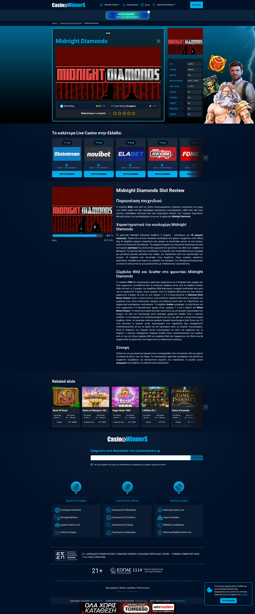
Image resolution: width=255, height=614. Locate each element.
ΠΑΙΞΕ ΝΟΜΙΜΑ (67, 174)
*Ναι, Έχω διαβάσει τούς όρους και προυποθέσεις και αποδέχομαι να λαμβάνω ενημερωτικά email (130, 465)
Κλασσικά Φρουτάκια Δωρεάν (71, 23)
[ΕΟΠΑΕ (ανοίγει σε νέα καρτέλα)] (136, 570)
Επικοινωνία (143, 588)
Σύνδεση (196, 5)
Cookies (244, 594)
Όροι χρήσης (112, 588)
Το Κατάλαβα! (228, 600)
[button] (127, 15)
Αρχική (54, 23)
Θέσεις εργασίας (127, 588)
